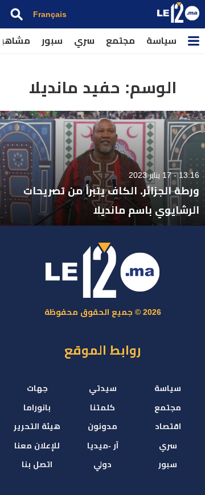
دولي (102, 464)
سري (84, 40)
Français (50, 14)
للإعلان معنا (37, 445)
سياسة (161, 40)
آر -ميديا (102, 445)
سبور (52, 40)
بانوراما (37, 407)
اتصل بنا (37, 464)
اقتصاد (168, 426)
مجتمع (120, 40)
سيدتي (103, 388)
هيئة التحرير (37, 426)
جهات (37, 388)
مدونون (102, 426)
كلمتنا (102, 407)
